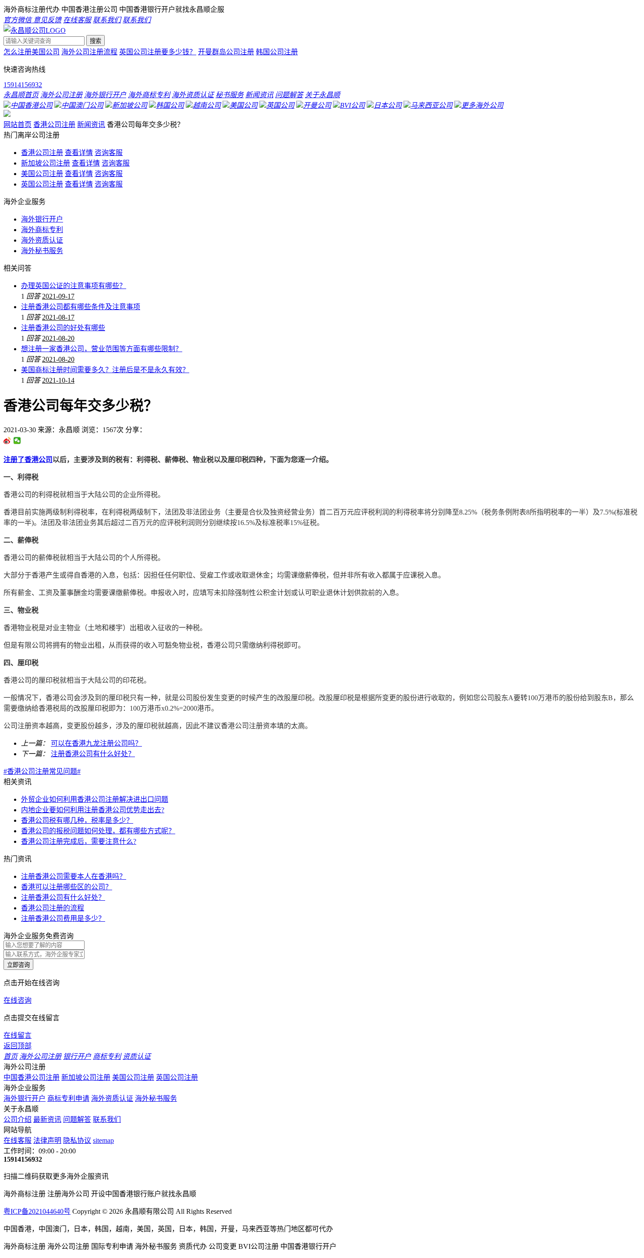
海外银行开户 (42, 219)
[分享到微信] (17, 440)
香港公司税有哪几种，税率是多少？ (77, 820)
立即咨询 (18, 965)
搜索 (95, 41)
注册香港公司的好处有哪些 (63, 327)
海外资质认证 (42, 240)
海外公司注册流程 (89, 52)
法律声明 (47, 1140)
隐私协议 (77, 1140)
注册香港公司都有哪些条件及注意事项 (80, 306)
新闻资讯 (91, 124)
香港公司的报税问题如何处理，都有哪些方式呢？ (98, 831)
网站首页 (18, 124)
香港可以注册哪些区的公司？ (66, 887)
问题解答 (77, 1119)
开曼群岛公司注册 (226, 52)
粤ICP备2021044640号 (37, 1211)
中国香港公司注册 (32, 1077)
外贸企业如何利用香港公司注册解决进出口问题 (94, 799)
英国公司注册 (42, 184)
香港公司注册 (54, 124)
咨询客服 (109, 152)
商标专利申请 (68, 1098)
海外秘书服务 (42, 250)
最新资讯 (47, 1119)
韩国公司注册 (277, 52)
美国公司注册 (42, 173)
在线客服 (18, 1140)
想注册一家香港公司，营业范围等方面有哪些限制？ (101, 348)
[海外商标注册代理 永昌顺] (35, 30)
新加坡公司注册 (45, 163)
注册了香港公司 (28, 459)
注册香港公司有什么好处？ (93, 754)
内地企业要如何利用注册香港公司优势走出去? (92, 810)
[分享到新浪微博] (7, 440)
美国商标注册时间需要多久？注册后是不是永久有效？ (105, 370)
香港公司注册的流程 (52, 908)
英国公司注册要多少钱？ (157, 52)
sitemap (103, 1140)
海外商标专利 (42, 229)
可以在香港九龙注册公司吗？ (96, 743)
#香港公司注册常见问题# (42, 771)
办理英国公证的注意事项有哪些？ (73, 285)
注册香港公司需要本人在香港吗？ (73, 876)
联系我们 (107, 1119)
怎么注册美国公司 (32, 52)
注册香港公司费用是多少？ (63, 918)
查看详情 (79, 152)
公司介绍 (18, 1119)
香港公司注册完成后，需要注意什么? (78, 841)
